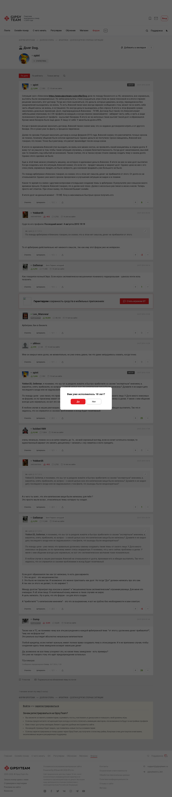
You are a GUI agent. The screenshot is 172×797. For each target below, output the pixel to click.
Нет (94, 401)
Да (78, 401)
